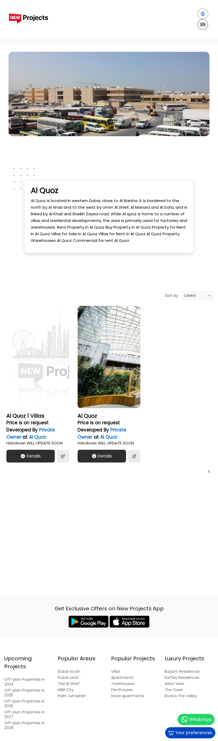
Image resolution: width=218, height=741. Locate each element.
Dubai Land (68, 677)
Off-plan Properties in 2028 (24, 725)
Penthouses (122, 689)
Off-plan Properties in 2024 (24, 682)
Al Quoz (37, 437)
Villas (115, 671)
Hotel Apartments (127, 696)
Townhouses (123, 683)
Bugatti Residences (182, 671)
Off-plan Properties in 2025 (24, 693)
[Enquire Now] (63, 456)
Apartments (122, 677)
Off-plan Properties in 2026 (24, 704)
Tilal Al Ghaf (68, 683)
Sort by (171, 295)
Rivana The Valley (181, 696)
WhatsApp (200, 719)
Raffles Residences (182, 677)
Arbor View (174, 683)
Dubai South (69, 671)
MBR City (66, 689)
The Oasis (174, 689)
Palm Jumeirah (72, 696)
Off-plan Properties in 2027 (24, 714)
